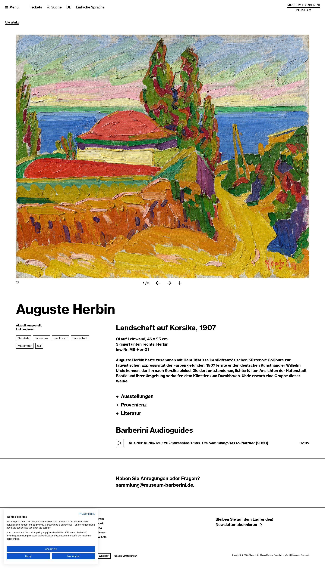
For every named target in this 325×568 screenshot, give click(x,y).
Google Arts (98, 537)
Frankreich (60, 338)
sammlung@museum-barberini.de (154, 485)
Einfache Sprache (90, 7)
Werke (15, 22)
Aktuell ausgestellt (29, 325)
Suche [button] (56, 7)
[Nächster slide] (169, 283)
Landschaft (80, 338)
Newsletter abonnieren (236, 525)
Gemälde (24, 338)
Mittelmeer (25, 345)
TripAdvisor (98, 532)
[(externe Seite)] (303, 7)
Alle (8, 22)
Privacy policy (87, 513)
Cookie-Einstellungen (125, 556)
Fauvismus (41, 338)
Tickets (36, 7)
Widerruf (103, 556)
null (39, 345)
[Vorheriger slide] (158, 283)
